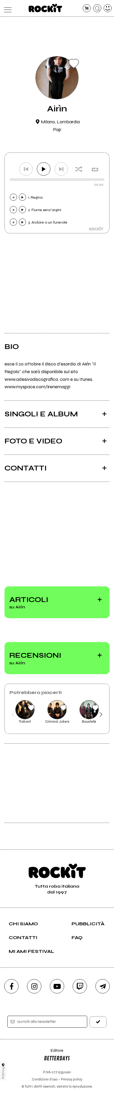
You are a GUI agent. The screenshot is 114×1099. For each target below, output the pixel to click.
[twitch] (80, 986)
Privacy (3, 1073)
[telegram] (102, 986)
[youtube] (57, 986)
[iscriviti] (98, 1022)
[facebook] (11, 986)
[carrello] (87, 8)
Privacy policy (71, 1079)
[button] (13, 714)
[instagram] (34, 986)
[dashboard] (108, 8)
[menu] (6, 8)
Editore (53, 1053)
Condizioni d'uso (45, 1079)
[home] (45, 8)
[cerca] (97, 8)
